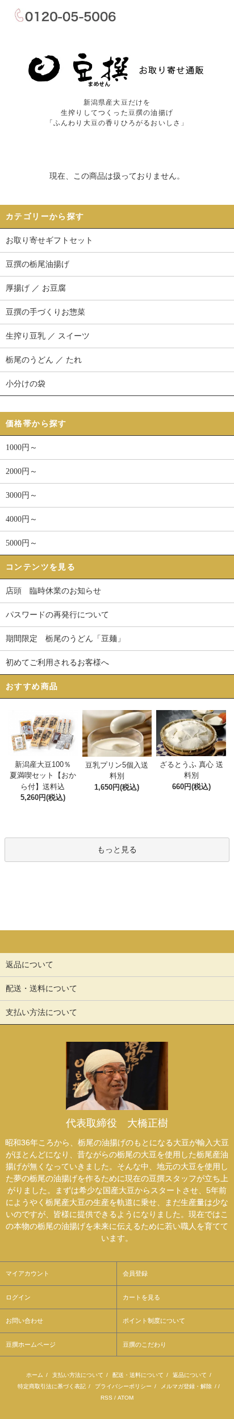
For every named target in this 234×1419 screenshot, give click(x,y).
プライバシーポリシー (123, 1386)
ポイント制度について (154, 1320)
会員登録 (135, 1273)
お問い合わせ (24, 1320)
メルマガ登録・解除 (186, 1386)
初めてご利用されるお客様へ (57, 662)
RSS (106, 1398)
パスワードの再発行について (57, 614)
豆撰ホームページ (31, 1344)
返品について (190, 1375)
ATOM (125, 1398)
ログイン (18, 1297)
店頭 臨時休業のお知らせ (53, 591)
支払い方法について (77, 1375)
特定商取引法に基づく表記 (52, 1386)
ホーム (34, 1375)
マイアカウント (27, 1273)
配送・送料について (138, 1375)
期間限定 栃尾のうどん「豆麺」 (65, 638)
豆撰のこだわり (144, 1344)
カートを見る (141, 1297)
